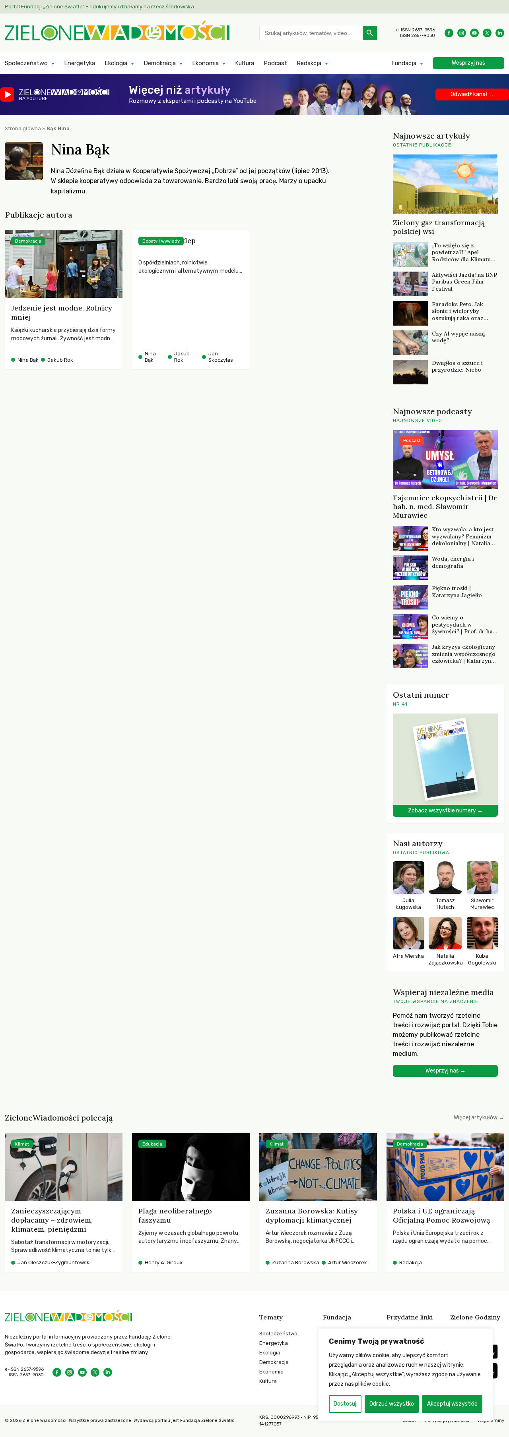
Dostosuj (345, 1403)
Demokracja (160, 63)
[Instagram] (461, 33)
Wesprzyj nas (468, 63)
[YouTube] (474, 33)
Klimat (22, 1144)
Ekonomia (205, 63)
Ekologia (116, 63)
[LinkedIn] (499, 33)
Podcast (275, 63)
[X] (487, 33)
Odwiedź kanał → (472, 94)
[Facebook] (449, 33)
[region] (405, 1374)
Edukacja (152, 1144)
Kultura (244, 63)
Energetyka (79, 63)
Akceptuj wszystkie (452, 1403)
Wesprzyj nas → (445, 1070)
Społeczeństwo (26, 63)
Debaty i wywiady (161, 241)
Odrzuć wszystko (391, 1403)
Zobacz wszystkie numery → (445, 810)
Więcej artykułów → (479, 1117)
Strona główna (23, 128)
